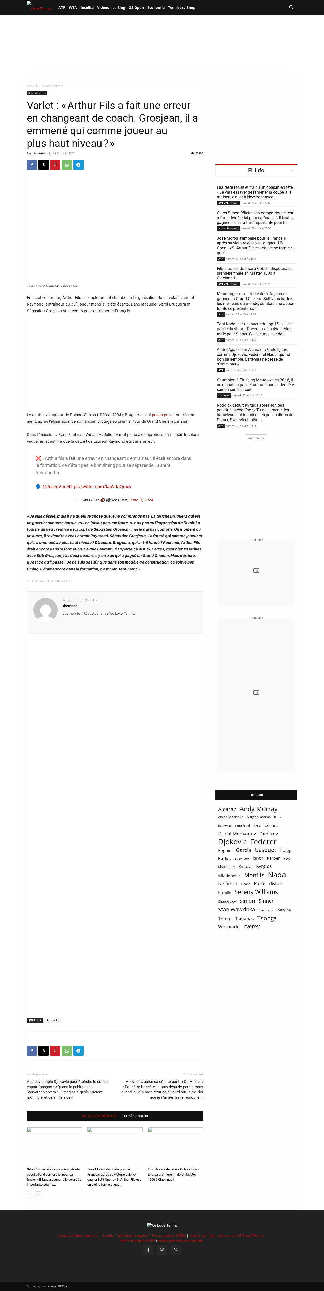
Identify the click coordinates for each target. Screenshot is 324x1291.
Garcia (243, 850)
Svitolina (283, 910)
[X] (43, 165)
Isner (258, 858)
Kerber (273, 858)
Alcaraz (227, 809)
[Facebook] (32, 165)
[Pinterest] (55, 165)
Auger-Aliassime (259, 817)
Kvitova (246, 866)
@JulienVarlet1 (57, 486)
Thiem (225, 918)
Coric (257, 826)
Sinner (266, 900)
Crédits (108, 1235)
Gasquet (265, 849)
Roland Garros (37, 93)
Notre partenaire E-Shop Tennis (237, 1235)
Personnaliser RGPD (169, 1235)
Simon (247, 900)
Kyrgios (264, 866)
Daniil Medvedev (237, 833)
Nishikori (227, 883)
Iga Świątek (241, 858)
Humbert (224, 858)
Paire (260, 883)
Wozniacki (229, 926)
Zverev (251, 926)
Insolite (87, 7)
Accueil (32, 86)
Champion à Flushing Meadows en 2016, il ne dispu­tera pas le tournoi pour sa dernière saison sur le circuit (255, 385)
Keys (287, 858)
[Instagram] (162, 1250)
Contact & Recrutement (78, 1235)
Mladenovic (229, 875)
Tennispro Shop (181, 7)
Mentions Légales (133, 1235)
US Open (136, 7)
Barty (277, 817)
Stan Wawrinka (236, 909)
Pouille (224, 892)
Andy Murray (259, 808)
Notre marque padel (137, 1240)
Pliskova (275, 883)
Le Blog (118, 7)
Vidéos (103, 7)
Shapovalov (227, 901)
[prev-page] (30, 1194)
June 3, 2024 (141, 500)
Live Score (198, 1235)
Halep (285, 850)
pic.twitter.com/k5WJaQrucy (102, 486)
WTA (73, 7)
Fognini (225, 850)
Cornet (271, 825)
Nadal (278, 874)
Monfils (254, 875)
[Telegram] (78, 165)
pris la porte (163, 414)
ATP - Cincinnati (228, 203)
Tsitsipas (244, 918)
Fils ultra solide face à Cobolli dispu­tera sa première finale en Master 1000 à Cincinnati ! (173, 1174)
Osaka (245, 884)
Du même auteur (135, 1116)
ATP (61, 7)
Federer (263, 841)
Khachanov (226, 866)
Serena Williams (256, 892)
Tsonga (267, 918)
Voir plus (254, 438)
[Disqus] (115, 817)
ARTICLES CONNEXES (99, 1116)
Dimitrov (268, 833)
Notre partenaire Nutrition (180, 1240)
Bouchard (242, 825)
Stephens (266, 910)
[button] (291, 8)
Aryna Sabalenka (230, 817)
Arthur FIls (53, 1020)
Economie (156, 7)
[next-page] (38, 1194)
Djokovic (232, 841)
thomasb (39, 153)
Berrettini (225, 826)
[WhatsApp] (67, 165)
